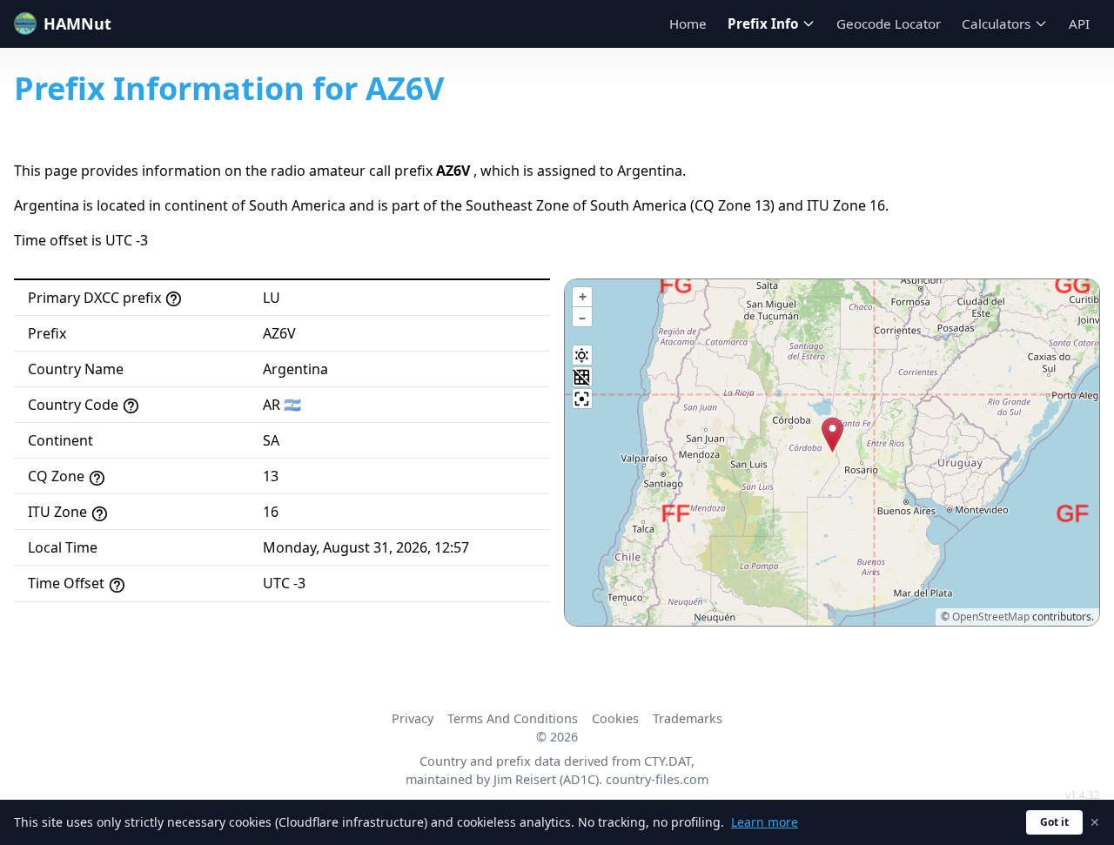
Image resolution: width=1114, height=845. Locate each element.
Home (688, 23)
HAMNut (77, 23)
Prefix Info (763, 23)
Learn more (764, 822)
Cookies (615, 718)
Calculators (996, 23)
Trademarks (687, 718)
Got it (1054, 822)
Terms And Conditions (512, 718)
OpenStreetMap (991, 616)
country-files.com (657, 779)
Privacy (412, 718)
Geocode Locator (888, 23)
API (1079, 23)
